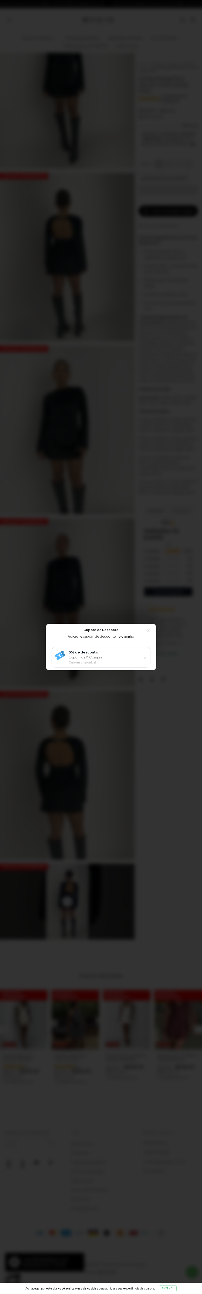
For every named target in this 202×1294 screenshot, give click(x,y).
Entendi (168, 1288)
